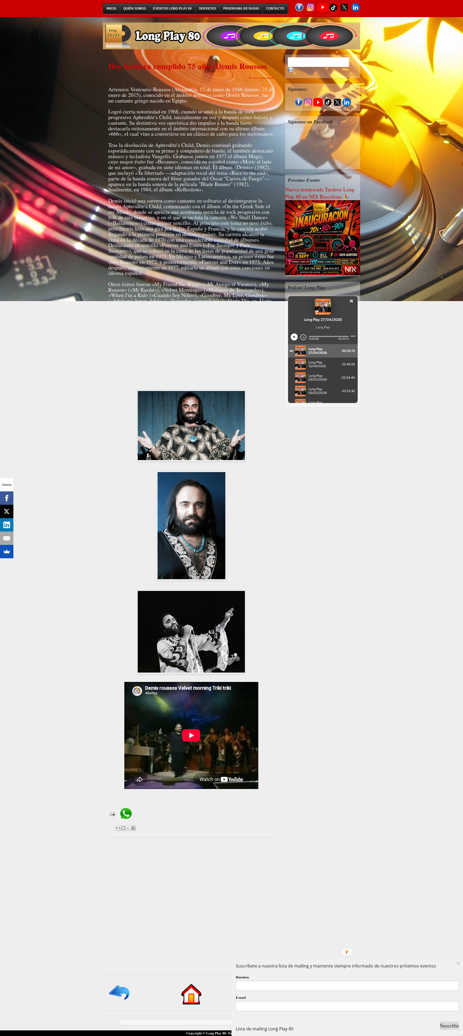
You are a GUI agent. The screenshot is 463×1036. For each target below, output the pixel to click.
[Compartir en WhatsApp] (126, 822)
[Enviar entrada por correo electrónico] (112, 813)
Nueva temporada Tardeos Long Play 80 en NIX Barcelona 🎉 (319, 193)
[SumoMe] (6, 551)
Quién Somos (134, 8)
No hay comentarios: (261, 78)
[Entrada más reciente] (119, 1000)
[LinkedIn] (6, 525)
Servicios (207, 8)
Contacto (275, 8)
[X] (6, 511)
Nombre (242, 977)
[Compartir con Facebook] (133, 828)
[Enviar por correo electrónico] (118, 828)
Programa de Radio (241, 8)
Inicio (111, 8)
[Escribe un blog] (123, 828)
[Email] (6, 538)
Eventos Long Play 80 (172, 8)
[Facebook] (6, 498)
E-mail (241, 997)
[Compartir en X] (128, 828)
